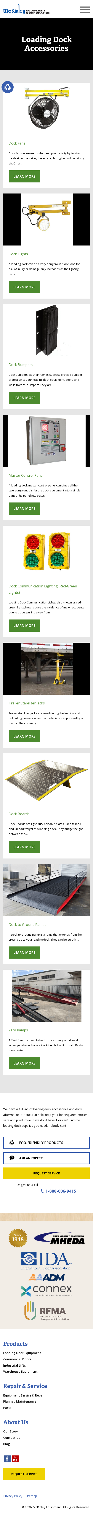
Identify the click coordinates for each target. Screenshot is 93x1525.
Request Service (46, 1173)
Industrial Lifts (14, 1365)
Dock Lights (18, 254)
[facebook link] (7, 1459)
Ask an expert (31, 1158)
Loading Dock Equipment (22, 1353)
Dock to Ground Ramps (27, 924)
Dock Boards (19, 813)
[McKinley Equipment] (26, 9)
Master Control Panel (26, 475)
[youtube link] (15, 1459)
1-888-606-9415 (60, 1191)
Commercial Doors (17, 1359)
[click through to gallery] (46, 109)
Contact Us (11, 1438)
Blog (6, 1444)
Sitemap (31, 1496)
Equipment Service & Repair (24, 1395)
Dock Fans (17, 143)
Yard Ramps (18, 1030)
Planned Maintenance (19, 1401)
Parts (7, 1408)
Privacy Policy (12, 1496)
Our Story (10, 1431)
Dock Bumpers (21, 364)
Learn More (24, 176)
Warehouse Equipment (20, 1371)
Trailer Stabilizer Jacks (27, 703)
